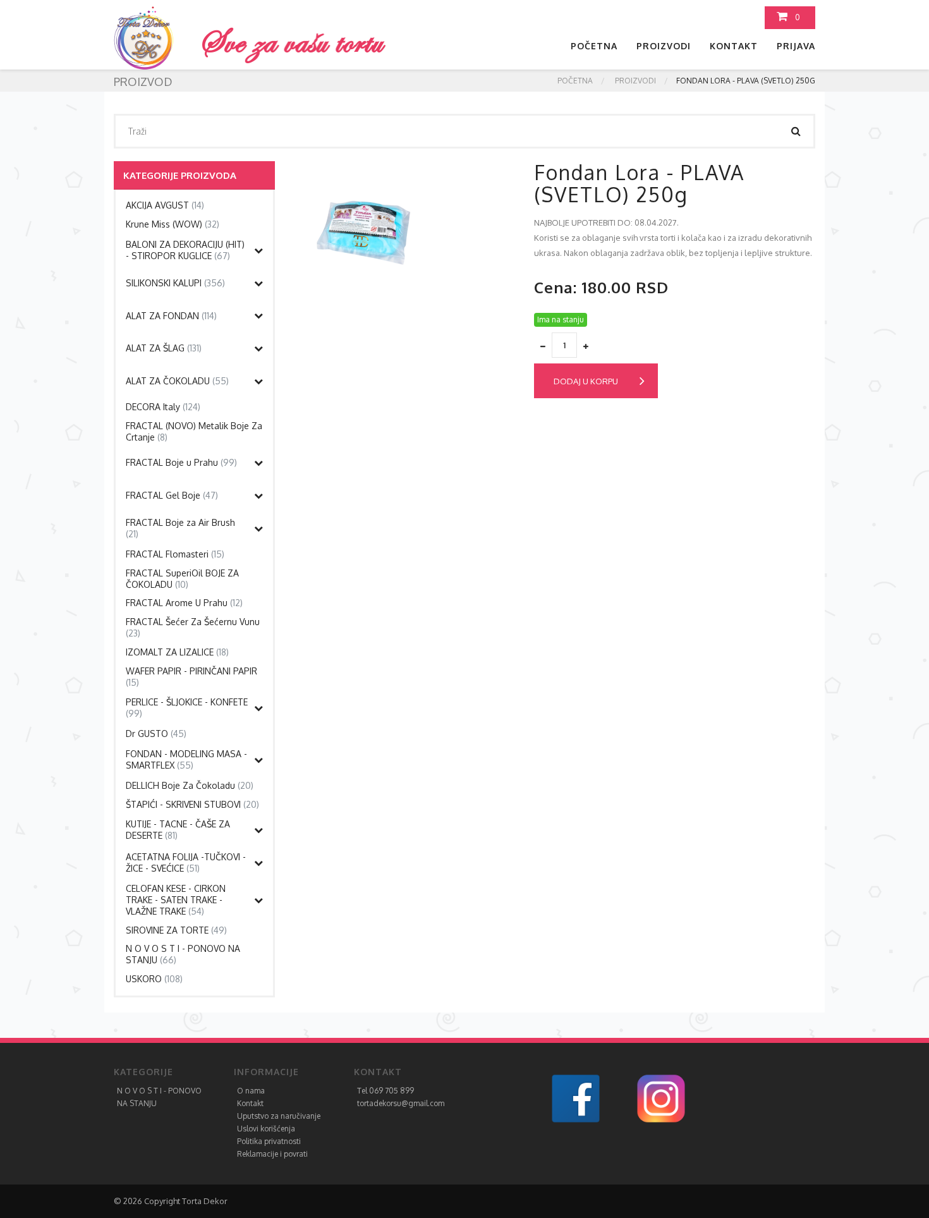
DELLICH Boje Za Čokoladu (189, 785)
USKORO (154, 978)
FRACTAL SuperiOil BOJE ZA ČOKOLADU (182, 579)
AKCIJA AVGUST (165, 205)
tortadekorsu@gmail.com (400, 1103)
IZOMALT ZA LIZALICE (177, 652)
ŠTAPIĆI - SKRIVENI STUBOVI (192, 804)
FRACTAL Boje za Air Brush (180, 528)
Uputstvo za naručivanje (278, 1116)
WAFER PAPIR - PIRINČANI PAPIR (191, 677)
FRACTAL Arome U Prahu (184, 602)
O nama (251, 1090)
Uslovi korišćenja (266, 1128)
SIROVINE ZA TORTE (176, 930)
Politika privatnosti (269, 1141)
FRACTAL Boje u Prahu (181, 462)
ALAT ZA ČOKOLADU (177, 380)
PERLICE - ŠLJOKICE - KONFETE (187, 708)
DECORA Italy (163, 406)
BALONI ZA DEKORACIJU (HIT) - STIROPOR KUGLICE (185, 250)
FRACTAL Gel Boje (172, 495)
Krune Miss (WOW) (172, 224)
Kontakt (734, 45)
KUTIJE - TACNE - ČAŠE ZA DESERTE (178, 830)
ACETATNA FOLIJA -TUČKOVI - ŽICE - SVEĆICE (186, 862)
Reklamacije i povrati (272, 1154)
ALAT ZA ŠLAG (164, 348)
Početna (594, 45)
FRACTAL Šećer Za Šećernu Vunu (193, 627)
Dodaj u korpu (586, 381)
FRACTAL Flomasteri (175, 554)
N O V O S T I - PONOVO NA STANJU (183, 954)
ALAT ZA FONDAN (171, 315)
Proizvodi (663, 45)
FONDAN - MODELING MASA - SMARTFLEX (186, 759)
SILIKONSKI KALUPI (175, 282)
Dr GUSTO (156, 733)
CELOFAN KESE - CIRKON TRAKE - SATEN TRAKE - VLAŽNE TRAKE (176, 900)
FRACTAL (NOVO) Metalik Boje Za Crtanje (194, 431)
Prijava (796, 45)
